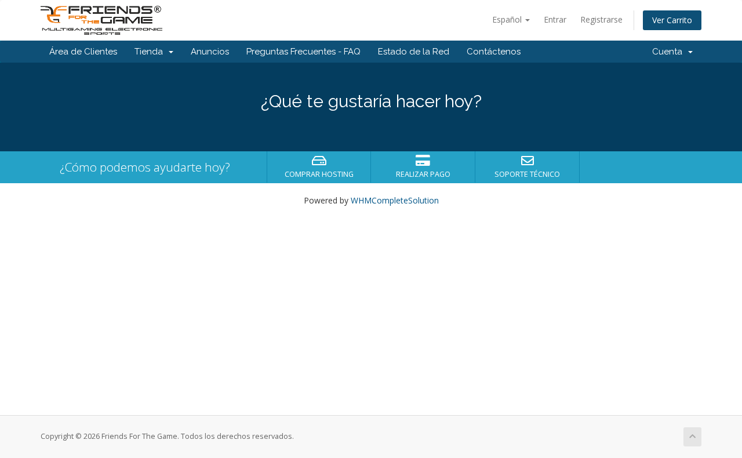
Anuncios (210, 51)
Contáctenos (494, 51)
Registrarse (601, 19)
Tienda (151, 51)
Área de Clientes (83, 51)
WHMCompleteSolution (395, 200)
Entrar (555, 19)
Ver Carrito (672, 20)
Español (508, 19)
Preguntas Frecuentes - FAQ (303, 51)
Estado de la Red (413, 51)
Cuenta (669, 51)
